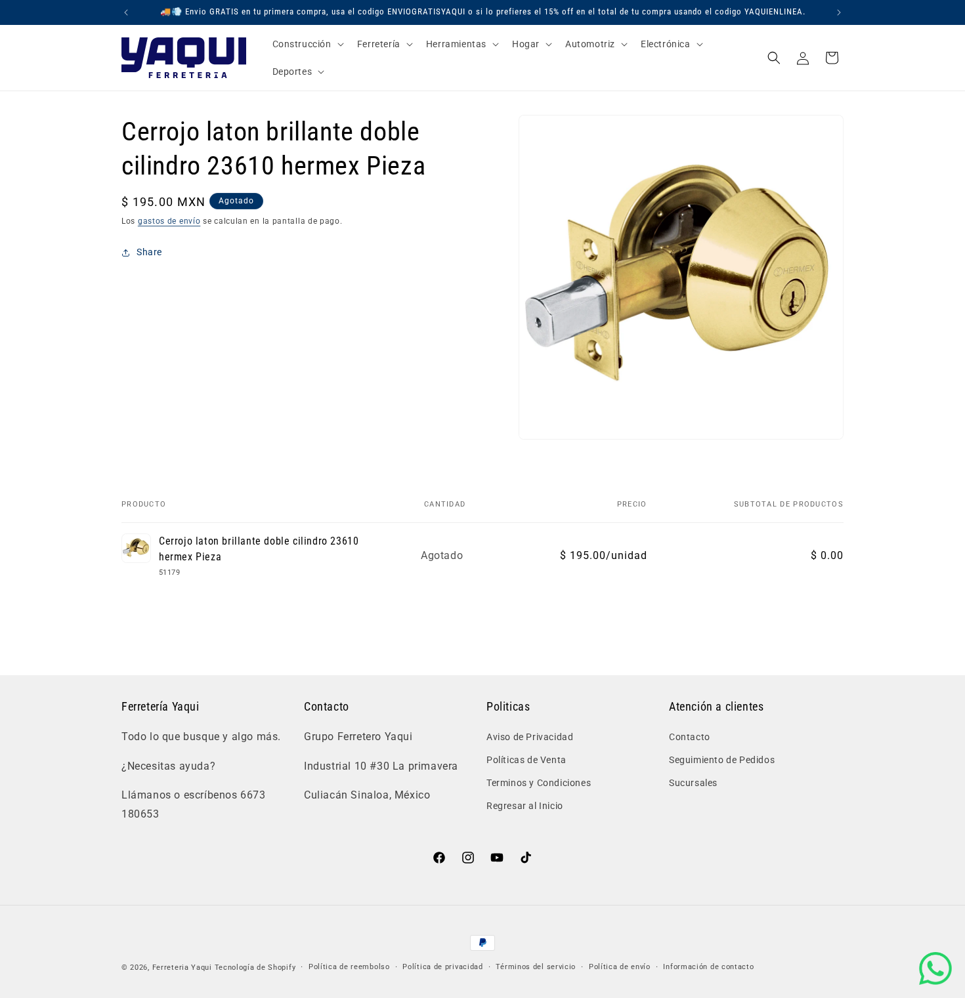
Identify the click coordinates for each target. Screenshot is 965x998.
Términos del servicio (536, 967)
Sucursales (693, 783)
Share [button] (149, 252)
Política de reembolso (349, 967)
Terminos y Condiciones (538, 783)
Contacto (689, 736)
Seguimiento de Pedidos (722, 759)
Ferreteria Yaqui (183, 967)
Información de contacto (708, 967)
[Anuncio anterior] (126, 12)
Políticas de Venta (526, 759)
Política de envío (620, 967)
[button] (307, 44)
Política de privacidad (442, 967)
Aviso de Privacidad (529, 736)
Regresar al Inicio (524, 805)
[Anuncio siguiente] (839, 12)
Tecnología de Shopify (255, 967)
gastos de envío (169, 221)
